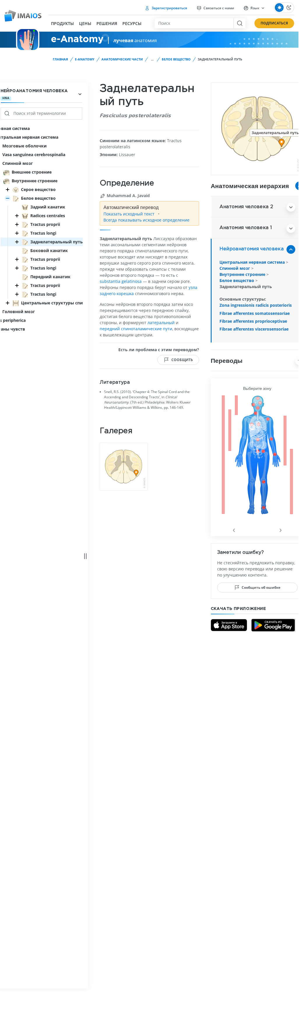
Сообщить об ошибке (261, 587)
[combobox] (194, 23)
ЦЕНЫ (85, 23)
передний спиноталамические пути (136, 328)
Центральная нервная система (252, 262)
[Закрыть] (7, 189)
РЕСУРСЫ (131, 23)
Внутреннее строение (242, 274)
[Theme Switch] (284, 7)
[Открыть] (7, 198)
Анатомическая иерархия (250, 185)
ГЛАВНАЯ (60, 59)
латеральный (161, 322)
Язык (254, 8)
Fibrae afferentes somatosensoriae (254, 313)
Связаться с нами (218, 8)
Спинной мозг (235, 268)
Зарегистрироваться (169, 8)
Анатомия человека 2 (246, 207)
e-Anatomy (84, 59)
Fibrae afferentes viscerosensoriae (254, 329)
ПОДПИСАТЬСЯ (274, 23)
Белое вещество (176, 59)
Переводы (227, 360)
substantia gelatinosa (121, 281)
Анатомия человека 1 (245, 228)
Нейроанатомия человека (251, 249)
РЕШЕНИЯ (106, 23)
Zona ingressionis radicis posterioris (255, 305)
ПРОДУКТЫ (62, 23)
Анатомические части (122, 59)
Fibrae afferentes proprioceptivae (253, 321)
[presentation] (234, 529)
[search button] (239, 23)
